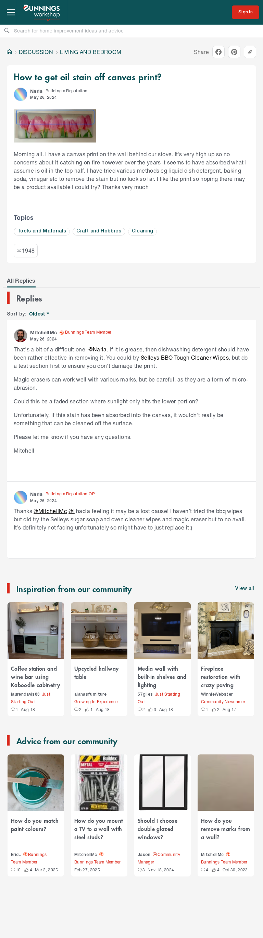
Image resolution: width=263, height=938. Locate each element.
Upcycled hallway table (96, 672)
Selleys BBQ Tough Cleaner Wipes (185, 357)
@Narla (97, 349)
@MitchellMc (50, 511)
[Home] (9, 52)
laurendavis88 (25, 694)
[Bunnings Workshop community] (42, 12)
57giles (145, 694)
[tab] (21, 280)
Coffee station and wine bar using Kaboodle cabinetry (35, 676)
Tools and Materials (41, 231)
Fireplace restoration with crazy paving (220, 676)
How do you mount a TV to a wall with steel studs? (98, 828)
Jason (144, 855)
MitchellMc (85, 855)
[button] (20, 94)
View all (244, 589)
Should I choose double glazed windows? (157, 828)
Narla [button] (36, 91)
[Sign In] (245, 12)
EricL (16, 855)
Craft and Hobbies (99, 231)
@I (71, 511)
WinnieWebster (217, 694)
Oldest (37, 314)
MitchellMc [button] (43, 332)
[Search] (7, 30)
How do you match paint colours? (35, 824)
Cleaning (142, 231)
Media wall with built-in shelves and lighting (162, 676)
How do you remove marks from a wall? (225, 828)
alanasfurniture (90, 694)
